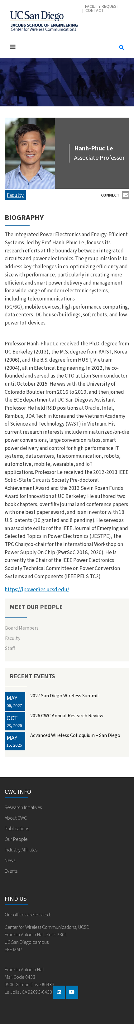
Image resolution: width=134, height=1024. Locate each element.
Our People (16, 839)
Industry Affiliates (21, 849)
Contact (94, 11)
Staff (10, 648)
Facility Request (102, 7)
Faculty (15, 195)
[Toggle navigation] (58, 47)
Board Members (22, 628)
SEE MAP (13, 949)
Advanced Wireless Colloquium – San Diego (75, 735)
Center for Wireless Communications (44, 19)
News (10, 860)
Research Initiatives (23, 807)
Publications (17, 828)
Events (11, 871)
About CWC (16, 818)
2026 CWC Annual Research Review (66, 715)
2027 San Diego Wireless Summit (64, 695)
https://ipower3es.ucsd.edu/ (37, 589)
